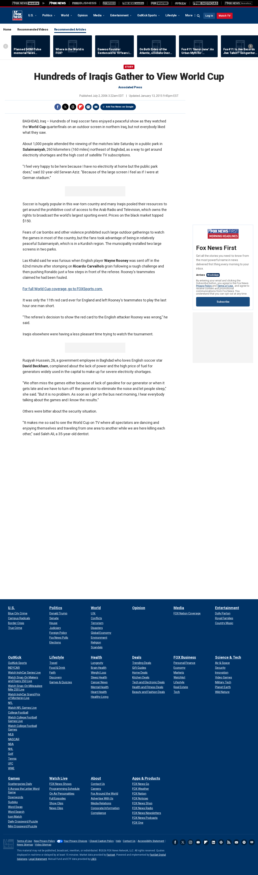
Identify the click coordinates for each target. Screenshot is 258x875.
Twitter (65, 107)
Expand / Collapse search (199, 16)
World (65, 15)
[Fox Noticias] (205, 3)
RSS (229, 842)
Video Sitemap (43, 844)
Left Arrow (5, 46)
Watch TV (225, 15)
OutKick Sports (147, 15)
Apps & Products (146, 778)
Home (7, 29)
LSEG (93, 859)
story (129, 66)
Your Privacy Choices (75, 841)
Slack (221, 842)
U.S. (31, 15)
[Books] (239, 3)
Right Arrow (250, 46)
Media (97, 15)
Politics (47, 15)
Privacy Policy (204, 285)
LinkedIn (213, 842)
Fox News (17, 15)
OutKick (14, 657)
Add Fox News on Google (119, 106)
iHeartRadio (252, 842)
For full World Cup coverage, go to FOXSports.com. (63, 289)
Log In (209, 15)
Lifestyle (171, 15)
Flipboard (80, 107)
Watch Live (58, 778)
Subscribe (223, 301)
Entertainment (119, 15)
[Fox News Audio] (133, 3)
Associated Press (130, 87)
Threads (73, 107)
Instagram (190, 842)
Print (88, 107)
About (96, 778)
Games (14, 778)
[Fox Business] (84, 3)
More (188, 15)
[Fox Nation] (109, 3)
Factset (111, 854)
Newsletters (236, 842)
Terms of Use (225, 285)
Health (96, 657)
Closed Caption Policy (101, 841)
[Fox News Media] (57, 3)
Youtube (198, 842)
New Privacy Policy (44, 841)
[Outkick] (180, 3)
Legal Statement (38, 859)
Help (118, 841)
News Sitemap (25, 844)
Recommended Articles (70, 29)
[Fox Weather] (159, 3)
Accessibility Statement (151, 841)
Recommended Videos (32, 29)
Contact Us (129, 841)
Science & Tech (228, 657)
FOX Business (185, 657)
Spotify (244, 842)
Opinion (82, 15)
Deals (136, 657)
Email (96, 107)
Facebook (57, 107)
